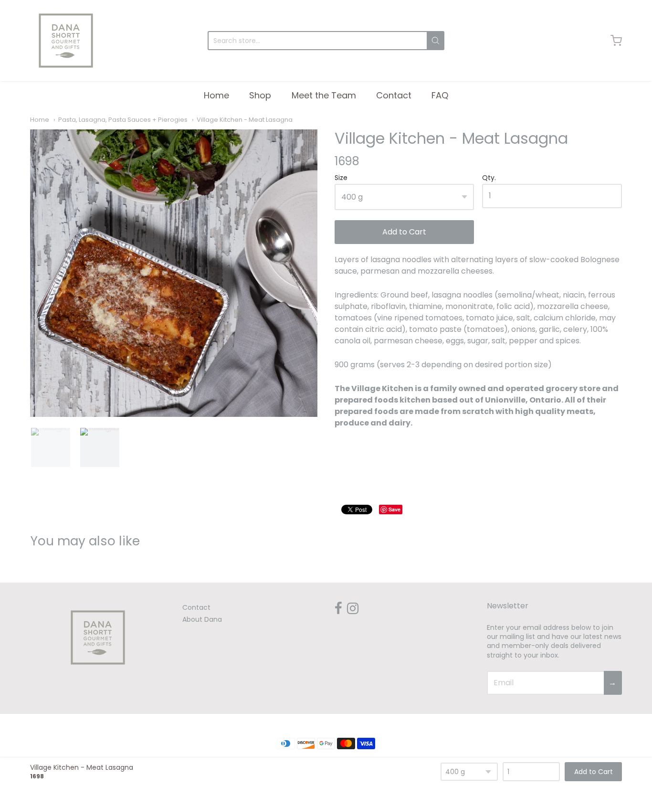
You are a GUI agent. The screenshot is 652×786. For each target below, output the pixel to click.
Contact (393, 95)
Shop (260, 95)
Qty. (489, 178)
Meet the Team (324, 95)
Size (341, 178)
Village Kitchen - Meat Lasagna (245, 119)
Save (394, 509)
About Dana (202, 619)
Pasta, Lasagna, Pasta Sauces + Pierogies (123, 119)
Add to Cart (404, 231)
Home (216, 95)
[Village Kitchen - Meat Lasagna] (173, 273)
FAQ (439, 95)
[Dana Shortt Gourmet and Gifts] (66, 40)
